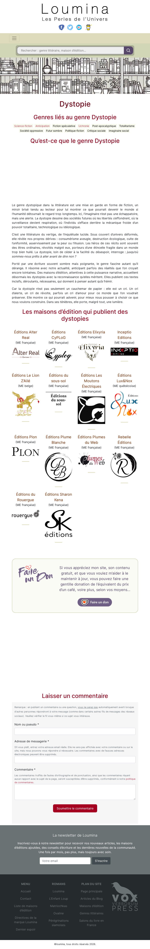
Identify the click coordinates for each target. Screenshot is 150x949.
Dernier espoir (25, 929)
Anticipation (42, 125)
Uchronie (83, 125)
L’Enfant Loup (58, 898)
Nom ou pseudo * (26, 724)
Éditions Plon (25, 437)
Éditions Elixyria (91, 332)
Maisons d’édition (92, 906)
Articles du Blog (91, 898)
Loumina (58, 891)
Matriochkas (58, 906)
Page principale (91, 891)
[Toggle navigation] (14, 38)
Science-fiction (23, 125)
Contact (25, 898)
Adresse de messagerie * (31, 741)
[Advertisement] (75, 172)
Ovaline (58, 913)
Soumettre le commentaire (75, 808)
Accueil (26, 891)
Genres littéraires (91, 913)
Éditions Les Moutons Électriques (91, 381)
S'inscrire (101, 861)
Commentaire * (24, 769)
